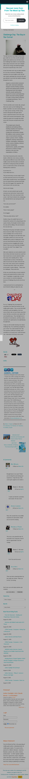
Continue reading (14, 25)
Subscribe (21, 20)
